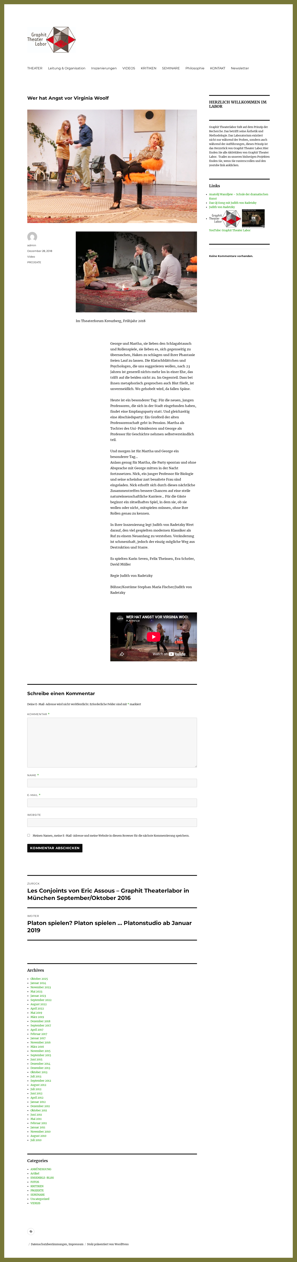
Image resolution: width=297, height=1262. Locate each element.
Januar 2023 (38, 996)
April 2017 (37, 1030)
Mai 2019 (36, 1013)
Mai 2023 (36, 991)
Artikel (35, 1173)
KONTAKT (217, 68)
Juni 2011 (36, 1114)
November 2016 (41, 1042)
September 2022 (41, 1000)
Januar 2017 (38, 1038)
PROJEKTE (34, 262)
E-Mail (34, 795)
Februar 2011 (39, 1123)
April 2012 (37, 1097)
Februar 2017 (39, 1034)
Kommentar (38, 714)
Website (34, 814)
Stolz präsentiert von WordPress (108, 1244)
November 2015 (41, 1051)
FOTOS (35, 1182)
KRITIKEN (148, 68)
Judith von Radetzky (222, 207)
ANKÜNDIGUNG (41, 1169)
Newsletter (240, 68)
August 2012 (38, 1085)
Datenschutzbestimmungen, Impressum (57, 1244)
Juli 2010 (36, 1140)
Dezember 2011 (40, 1106)
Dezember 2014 (40, 1063)
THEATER (34, 68)
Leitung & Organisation (66, 68)
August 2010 (38, 1136)
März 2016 (37, 1046)
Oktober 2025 (39, 979)
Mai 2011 (36, 1119)
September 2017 (41, 1025)
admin (31, 245)
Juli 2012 (36, 1089)
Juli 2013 (36, 1076)
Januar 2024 (38, 983)
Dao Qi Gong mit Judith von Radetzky (232, 203)
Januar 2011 (38, 1127)
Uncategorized (40, 1199)
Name (33, 775)
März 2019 (37, 1017)
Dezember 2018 (40, 1021)
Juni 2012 (36, 1093)
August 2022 (39, 1004)
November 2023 (41, 987)
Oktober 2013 (39, 1072)
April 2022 (37, 1008)
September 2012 (41, 1080)
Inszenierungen (104, 68)
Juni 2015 (36, 1059)
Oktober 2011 (39, 1110)
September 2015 (41, 1055)
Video (31, 256)
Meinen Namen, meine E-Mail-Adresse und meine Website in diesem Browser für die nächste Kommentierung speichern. (111, 835)
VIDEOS (128, 68)
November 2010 (41, 1131)
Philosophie (194, 68)
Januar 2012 (38, 1102)
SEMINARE (171, 68)
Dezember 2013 (40, 1068)
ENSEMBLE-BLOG (42, 1178)
